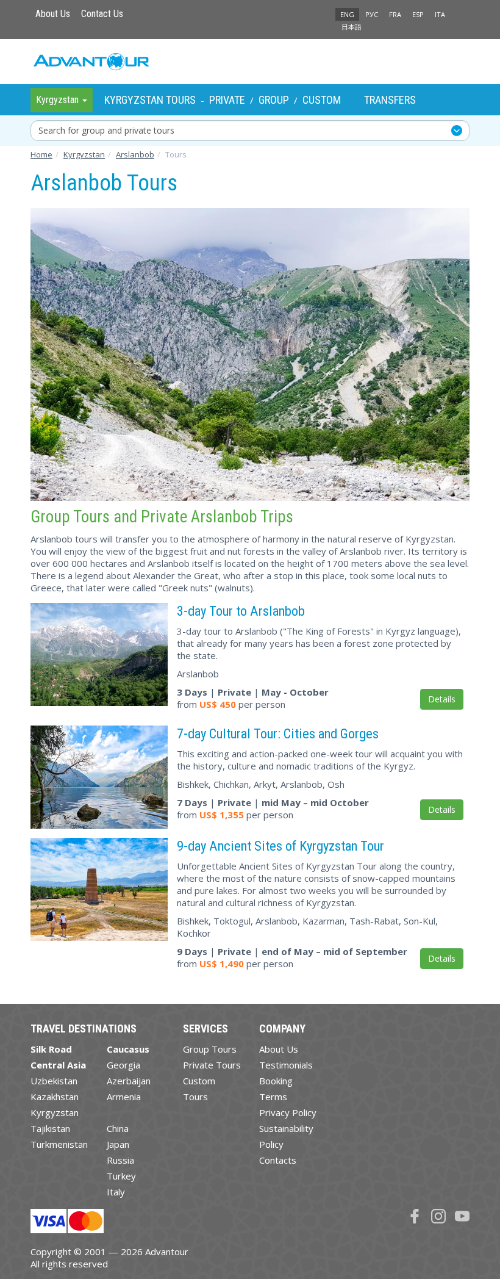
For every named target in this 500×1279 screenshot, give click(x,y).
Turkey (121, 1176)
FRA (395, 14)
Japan (118, 1144)
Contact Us (102, 14)
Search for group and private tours (106, 130)
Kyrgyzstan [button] (58, 100)
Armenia (124, 1096)
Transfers (390, 99)
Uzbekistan (53, 1081)
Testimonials (286, 1065)
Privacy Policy (287, 1112)
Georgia (123, 1065)
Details (441, 699)
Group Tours (210, 1049)
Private (227, 99)
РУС (371, 14)
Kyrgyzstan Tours (150, 99)
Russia (120, 1160)
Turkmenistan (59, 1144)
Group (274, 99)
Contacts (277, 1160)
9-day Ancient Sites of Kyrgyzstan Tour (280, 846)
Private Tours (212, 1065)
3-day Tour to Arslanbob (241, 611)
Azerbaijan (129, 1081)
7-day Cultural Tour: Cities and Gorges (278, 733)
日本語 (351, 26)
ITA (440, 14)
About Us (52, 14)
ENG (347, 14)
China (118, 1128)
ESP (418, 14)
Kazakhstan (54, 1096)
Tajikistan (50, 1128)
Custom (321, 99)
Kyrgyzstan (54, 1112)
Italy (116, 1192)
